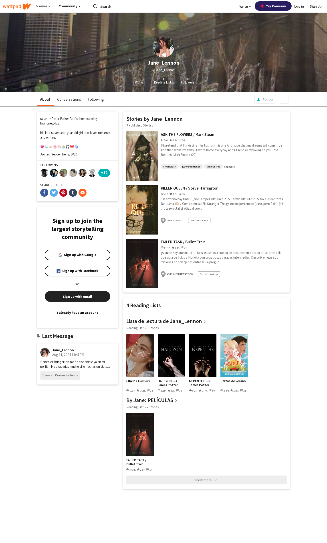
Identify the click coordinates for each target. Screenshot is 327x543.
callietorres (213, 166)
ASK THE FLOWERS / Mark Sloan (187, 134)
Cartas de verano (233, 381)
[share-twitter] (54, 193)
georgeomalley (191, 166)
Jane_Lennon (63, 350)
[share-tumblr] (73, 193)
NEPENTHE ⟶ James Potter (200, 383)
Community (68, 6)
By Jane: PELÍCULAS (149, 400)
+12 (104, 172)
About (45, 99)
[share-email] (83, 193)
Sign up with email (77, 296)
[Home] (17, 6)
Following (96, 99)
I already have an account (77, 312)
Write (243, 6)
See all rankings (199, 220)
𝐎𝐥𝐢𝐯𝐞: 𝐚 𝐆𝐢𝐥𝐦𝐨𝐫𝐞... (139, 381)
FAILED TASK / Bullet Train (183, 241)
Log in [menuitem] (299, 6)
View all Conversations (60, 375)
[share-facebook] (44, 193)
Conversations (69, 99)
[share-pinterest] (63, 193)
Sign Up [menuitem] (316, 6)
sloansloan (169, 166)
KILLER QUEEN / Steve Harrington (189, 188)
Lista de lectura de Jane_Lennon (164, 321)
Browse (42, 6)
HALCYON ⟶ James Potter (168, 383)
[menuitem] (265, 99)
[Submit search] (95, 6)
